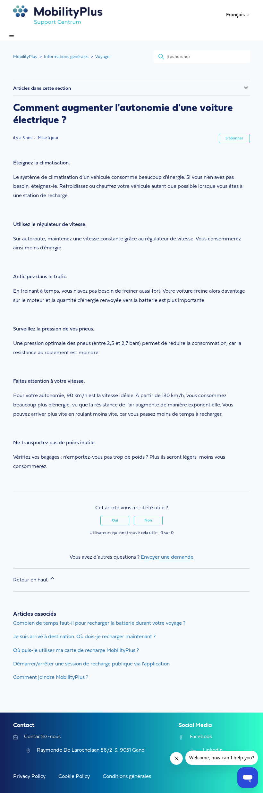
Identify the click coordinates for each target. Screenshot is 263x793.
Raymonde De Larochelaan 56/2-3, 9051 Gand (91, 750)
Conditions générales (127, 776)
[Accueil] (58, 15)
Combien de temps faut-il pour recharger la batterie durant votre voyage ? (99, 623)
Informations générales (66, 57)
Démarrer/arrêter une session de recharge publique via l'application (91, 664)
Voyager (103, 57)
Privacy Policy (29, 776)
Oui (115, 520)
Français (236, 15)
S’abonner (234, 138)
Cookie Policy (74, 776)
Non (148, 520)
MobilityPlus (25, 57)
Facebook (201, 736)
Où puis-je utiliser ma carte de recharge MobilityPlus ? (76, 650)
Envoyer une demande (167, 557)
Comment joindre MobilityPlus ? (50, 677)
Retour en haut (31, 580)
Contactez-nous (42, 736)
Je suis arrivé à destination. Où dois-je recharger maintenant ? (84, 636)
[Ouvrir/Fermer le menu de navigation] (11, 35)
